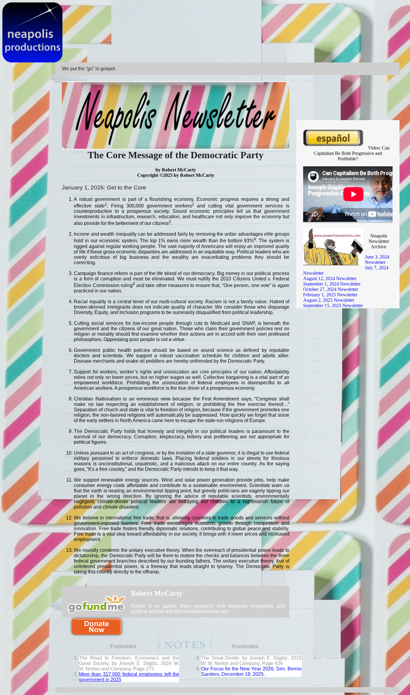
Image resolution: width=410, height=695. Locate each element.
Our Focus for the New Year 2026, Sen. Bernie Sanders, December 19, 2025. (251, 671)
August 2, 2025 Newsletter (328, 300)
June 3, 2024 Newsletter (377, 259)
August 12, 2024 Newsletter (330, 278)
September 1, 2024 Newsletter (331, 283)
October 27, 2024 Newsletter (330, 289)
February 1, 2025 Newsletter (330, 294)
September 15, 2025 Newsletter (333, 305)
